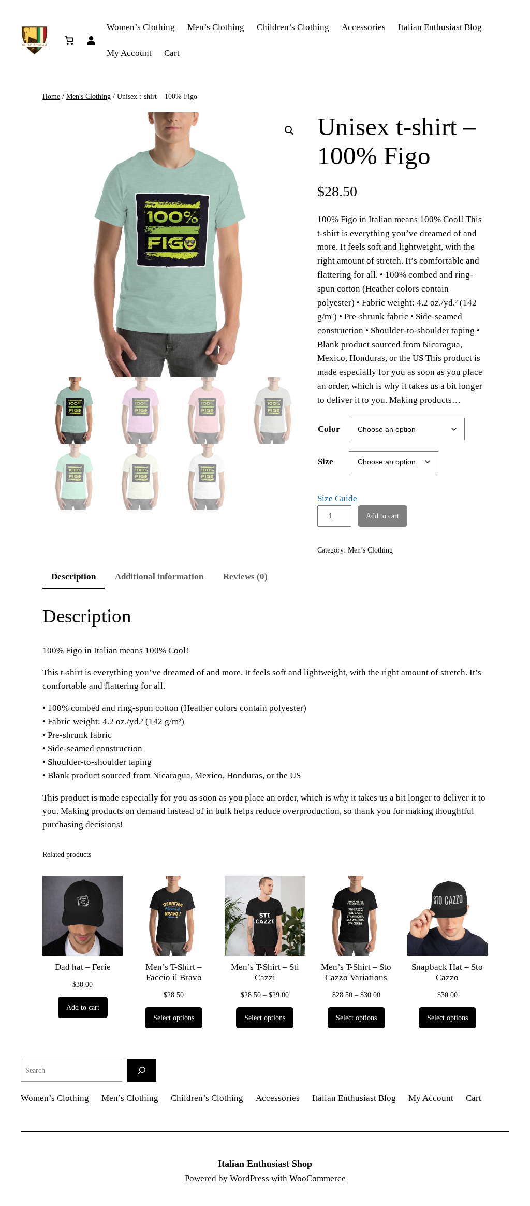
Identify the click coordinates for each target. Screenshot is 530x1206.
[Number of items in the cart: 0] (69, 40)
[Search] (141, 1070)
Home (51, 96)
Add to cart (382, 516)
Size (325, 462)
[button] (289, 130)
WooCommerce (317, 1178)
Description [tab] (73, 577)
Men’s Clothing (370, 550)
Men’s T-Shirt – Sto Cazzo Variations (356, 972)
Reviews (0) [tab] (245, 577)
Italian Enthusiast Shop (265, 1163)
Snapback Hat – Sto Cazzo (447, 972)
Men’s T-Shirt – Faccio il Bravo (173, 972)
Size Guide (337, 498)
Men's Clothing (88, 96)
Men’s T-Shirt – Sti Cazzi (265, 972)
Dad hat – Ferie (83, 967)
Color (329, 429)
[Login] (90, 40)
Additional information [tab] (159, 577)
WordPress (249, 1178)
